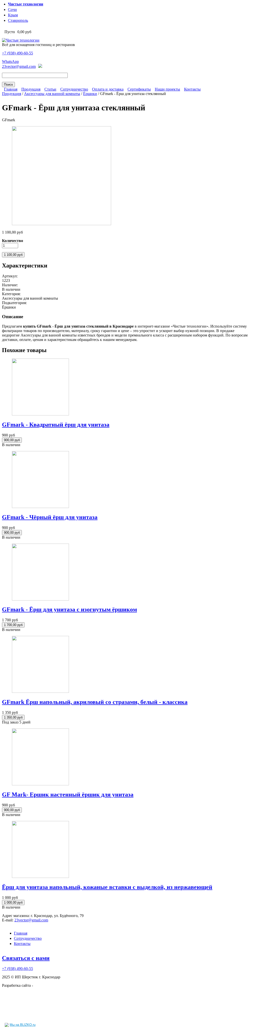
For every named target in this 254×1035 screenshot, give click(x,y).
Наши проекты (167, 89)
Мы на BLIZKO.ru (22, 1025)
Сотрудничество (74, 89)
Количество (12, 241)
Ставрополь (18, 20)
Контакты (192, 89)
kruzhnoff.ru (44, 985)
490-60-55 (17, 53)
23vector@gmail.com (19, 66)
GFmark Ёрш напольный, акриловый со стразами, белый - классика (95, 702)
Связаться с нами (26, 958)
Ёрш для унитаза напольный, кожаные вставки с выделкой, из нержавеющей (107, 887)
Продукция (30, 89)
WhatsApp (10, 61)
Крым (13, 15)
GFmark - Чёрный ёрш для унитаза (49, 517)
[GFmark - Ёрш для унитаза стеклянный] (61, 224)
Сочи (12, 9)
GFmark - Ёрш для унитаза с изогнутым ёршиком (69, 609)
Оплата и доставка (108, 89)
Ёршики (90, 94)
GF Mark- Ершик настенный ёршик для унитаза (67, 794)
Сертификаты (139, 89)
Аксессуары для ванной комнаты (52, 94)
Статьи (50, 89)
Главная (10, 89)
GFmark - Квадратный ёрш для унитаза (55, 424)
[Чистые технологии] (20, 40)
